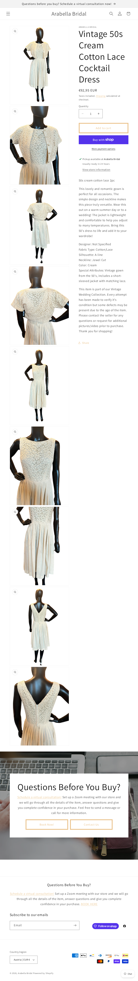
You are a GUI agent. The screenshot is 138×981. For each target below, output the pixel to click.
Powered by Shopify (43, 973)
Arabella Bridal (25, 973)
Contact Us (91, 824)
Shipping (100, 95)
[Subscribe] (75, 925)
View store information (96, 169)
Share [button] (85, 343)
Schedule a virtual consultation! (39, 797)
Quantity (84, 106)
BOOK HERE (89, 904)
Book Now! (47, 824)
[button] (8, 13)
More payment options (103, 148)
